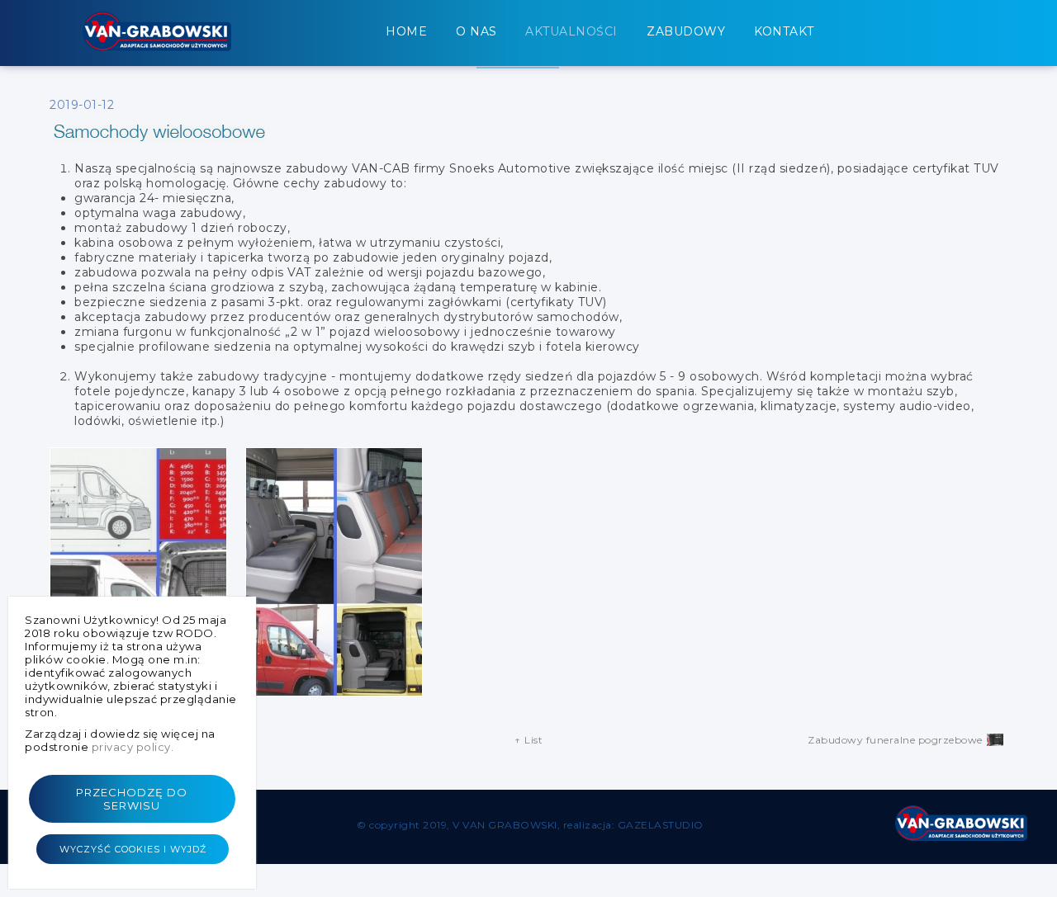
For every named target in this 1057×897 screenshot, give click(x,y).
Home (406, 31)
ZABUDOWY (686, 31)
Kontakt (784, 31)
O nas (476, 31)
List (528, 740)
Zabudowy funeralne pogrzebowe (895, 740)
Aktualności (571, 31)
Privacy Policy (131, 746)
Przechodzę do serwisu (132, 799)
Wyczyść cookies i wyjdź (132, 849)
